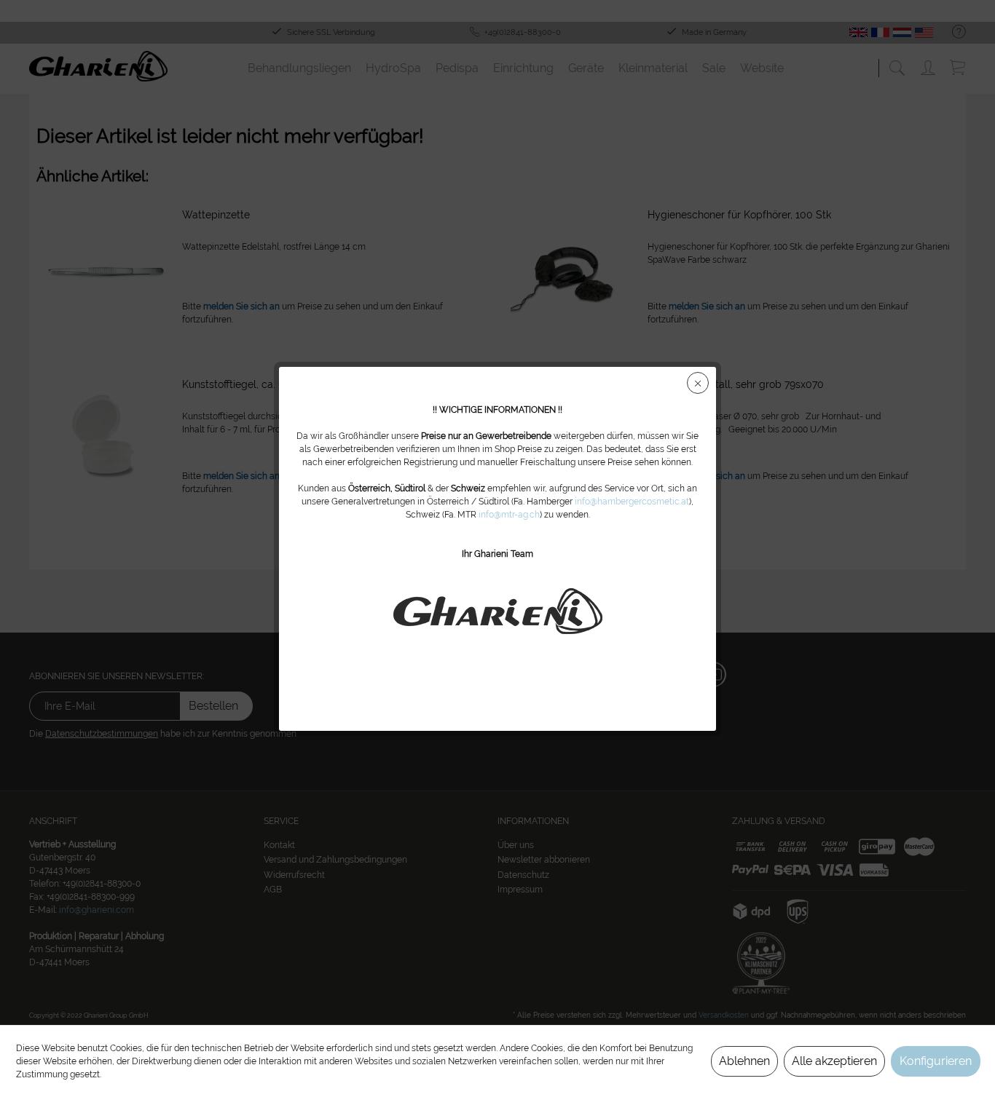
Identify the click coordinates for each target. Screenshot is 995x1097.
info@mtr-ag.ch (509, 515)
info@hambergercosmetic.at (632, 501)
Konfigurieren (936, 1061)
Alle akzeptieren (834, 1061)
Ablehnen (744, 1061)
